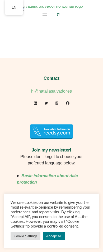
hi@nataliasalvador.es (51, 91)
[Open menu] (44, 14)
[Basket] (58, 14)
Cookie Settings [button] (25, 236)
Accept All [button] (53, 236)
